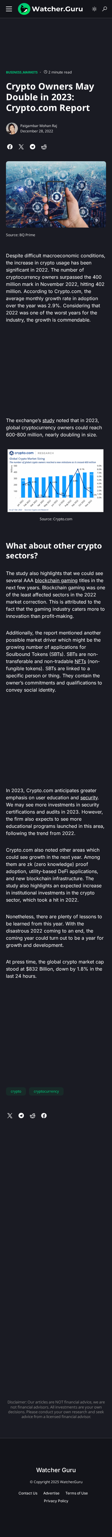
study (48, 420)
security (89, 797)
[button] (9, 9)
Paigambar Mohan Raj (38, 125)
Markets (30, 72)
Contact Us (28, 1493)
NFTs (80, 661)
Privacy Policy (56, 1501)
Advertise (51, 1493)
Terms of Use (76, 1493)
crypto (16, 1091)
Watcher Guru (56, 1470)
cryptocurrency (46, 1091)
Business (14, 72)
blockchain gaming (56, 580)
